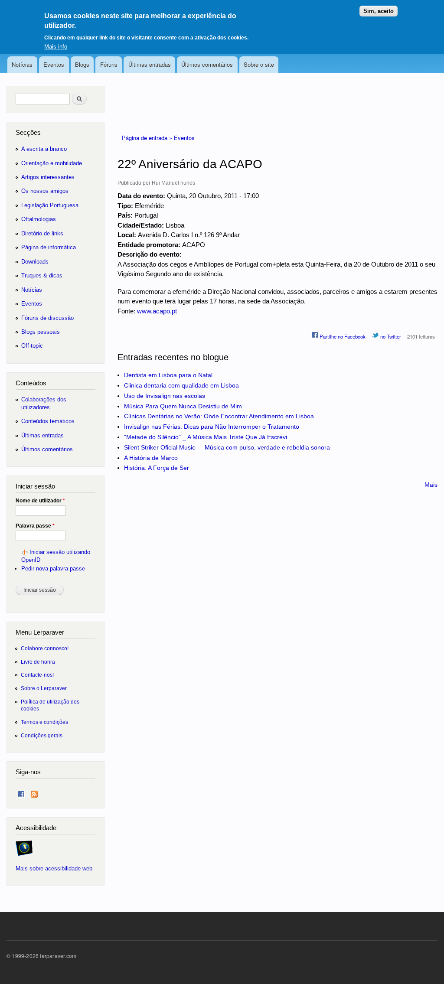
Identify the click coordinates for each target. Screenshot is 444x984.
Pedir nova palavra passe (53, 568)
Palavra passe (35, 526)
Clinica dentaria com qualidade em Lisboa (181, 385)
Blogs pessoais (40, 332)
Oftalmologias (38, 219)
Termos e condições (44, 722)
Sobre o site (259, 64)
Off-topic (32, 345)
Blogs (82, 64)
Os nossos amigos (45, 191)
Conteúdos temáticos (48, 421)
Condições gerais (41, 735)
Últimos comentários (207, 64)
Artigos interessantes (48, 177)
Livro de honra (38, 662)
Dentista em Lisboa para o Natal (168, 374)
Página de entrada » (148, 138)
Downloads (35, 261)
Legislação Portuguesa (49, 205)
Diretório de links (42, 233)
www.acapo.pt (157, 311)
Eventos (53, 64)
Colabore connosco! (45, 648)
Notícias (22, 64)
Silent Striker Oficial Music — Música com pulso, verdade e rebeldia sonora (227, 447)
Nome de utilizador (40, 501)
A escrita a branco (44, 149)
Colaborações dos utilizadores (43, 403)
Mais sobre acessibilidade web (54, 868)
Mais (430, 484)
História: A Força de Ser (156, 467)
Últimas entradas (149, 64)
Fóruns (109, 64)
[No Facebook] (21, 792)
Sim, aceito (378, 11)
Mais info (55, 46)
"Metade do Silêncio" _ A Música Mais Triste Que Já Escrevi (205, 436)
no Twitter (390, 336)
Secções (28, 132)
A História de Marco (151, 457)
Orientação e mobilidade (51, 163)
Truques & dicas (41, 275)
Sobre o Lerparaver (44, 688)
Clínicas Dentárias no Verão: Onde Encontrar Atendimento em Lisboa (219, 416)
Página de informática (48, 247)
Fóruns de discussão (47, 318)
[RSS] (34, 792)
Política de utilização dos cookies (50, 705)
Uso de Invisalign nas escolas (164, 395)
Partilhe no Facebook (342, 336)
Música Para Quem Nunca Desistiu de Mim (183, 406)
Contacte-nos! (37, 675)
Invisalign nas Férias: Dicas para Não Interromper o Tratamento (211, 426)
